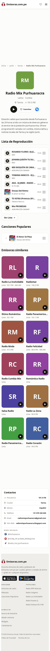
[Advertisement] (25, 37)
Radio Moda (8, 346)
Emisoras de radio (8, 588)
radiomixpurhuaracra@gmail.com (32, 518)
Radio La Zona (33, 410)
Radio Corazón (34, 443)
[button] (12, 267)
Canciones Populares (9, 596)
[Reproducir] (13, 109)
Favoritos (27, 109)
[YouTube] (44, 153)
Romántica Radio (35, 378)
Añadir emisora (7, 617)
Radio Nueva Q (32, 600)
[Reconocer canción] (37, 109)
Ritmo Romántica (11, 314)
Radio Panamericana (37, 314)
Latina (20, 98)
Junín (12, 66)
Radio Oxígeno (32, 592)
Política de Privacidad (8, 638)
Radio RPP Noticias (33, 588)
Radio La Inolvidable (12, 281)
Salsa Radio (8, 410)
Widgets (4, 621)
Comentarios (6, 625)
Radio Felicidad (34, 346)
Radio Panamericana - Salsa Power (13, 443)
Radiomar (31, 281)
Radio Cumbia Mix (11, 378)
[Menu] (46, 4)
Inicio (3, 66)
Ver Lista (8, 217)
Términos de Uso (24, 638)
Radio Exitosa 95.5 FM (35, 604)
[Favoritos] (40, 4)
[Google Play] (27, 578)
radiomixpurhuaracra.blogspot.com (31, 523)
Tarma (20, 66)
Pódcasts (5, 592)
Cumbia (28, 98)
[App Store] (9, 578)
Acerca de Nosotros (9, 613)
